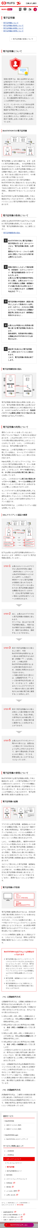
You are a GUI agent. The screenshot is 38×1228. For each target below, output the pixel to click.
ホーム (3, 1203)
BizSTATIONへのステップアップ (17, 1139)
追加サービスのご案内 (13, 1129)
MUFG (8, 3)
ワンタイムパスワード (14, 1163)
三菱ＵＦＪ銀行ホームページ (11, 1220)
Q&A (25, 9)
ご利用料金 (10, 1155)
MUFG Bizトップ (13, 1203)
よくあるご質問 (11, 1191)
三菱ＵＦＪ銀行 (31, 3)
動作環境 (9, 1175)
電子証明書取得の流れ (11, 233)
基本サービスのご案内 (13, 1125)
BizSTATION (9, 1121)
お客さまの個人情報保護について (12, 1214)
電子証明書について (10, 23)
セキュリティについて (13, 1159)
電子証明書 (10, 1167)
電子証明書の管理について (13, 31)
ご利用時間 (10, 1151)
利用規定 (20, 9)
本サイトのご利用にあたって (11, 1217)
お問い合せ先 (10, 1195)
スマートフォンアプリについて (16, 1179)
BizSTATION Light (11, 1135)
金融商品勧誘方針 (8, 1212)
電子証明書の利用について (13, 28)
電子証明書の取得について (13, 25)
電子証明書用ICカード (14, 1171)
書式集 (29, 9)
